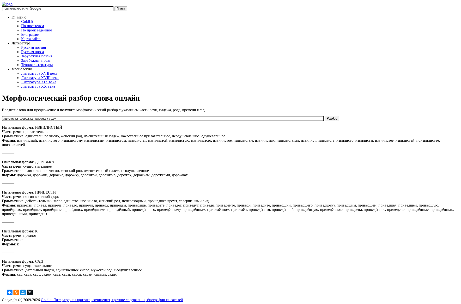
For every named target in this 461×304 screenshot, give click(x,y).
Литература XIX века (38, 82)
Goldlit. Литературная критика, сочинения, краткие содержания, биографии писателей (112, 300)
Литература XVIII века (40, 78)
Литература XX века (38, 86)
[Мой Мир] (23, 292)
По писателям (32, 26)
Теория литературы (37, 65)
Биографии (30, 34)
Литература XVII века (39, 73)
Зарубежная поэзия (36, 56)
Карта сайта (31, 39)
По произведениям (36, 30)
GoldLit (27, 21)
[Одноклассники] (16, 292)
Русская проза (32, 52)
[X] (30, 292)
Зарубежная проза (35, 60)
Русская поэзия (33, 47)
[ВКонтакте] (9, 292)
